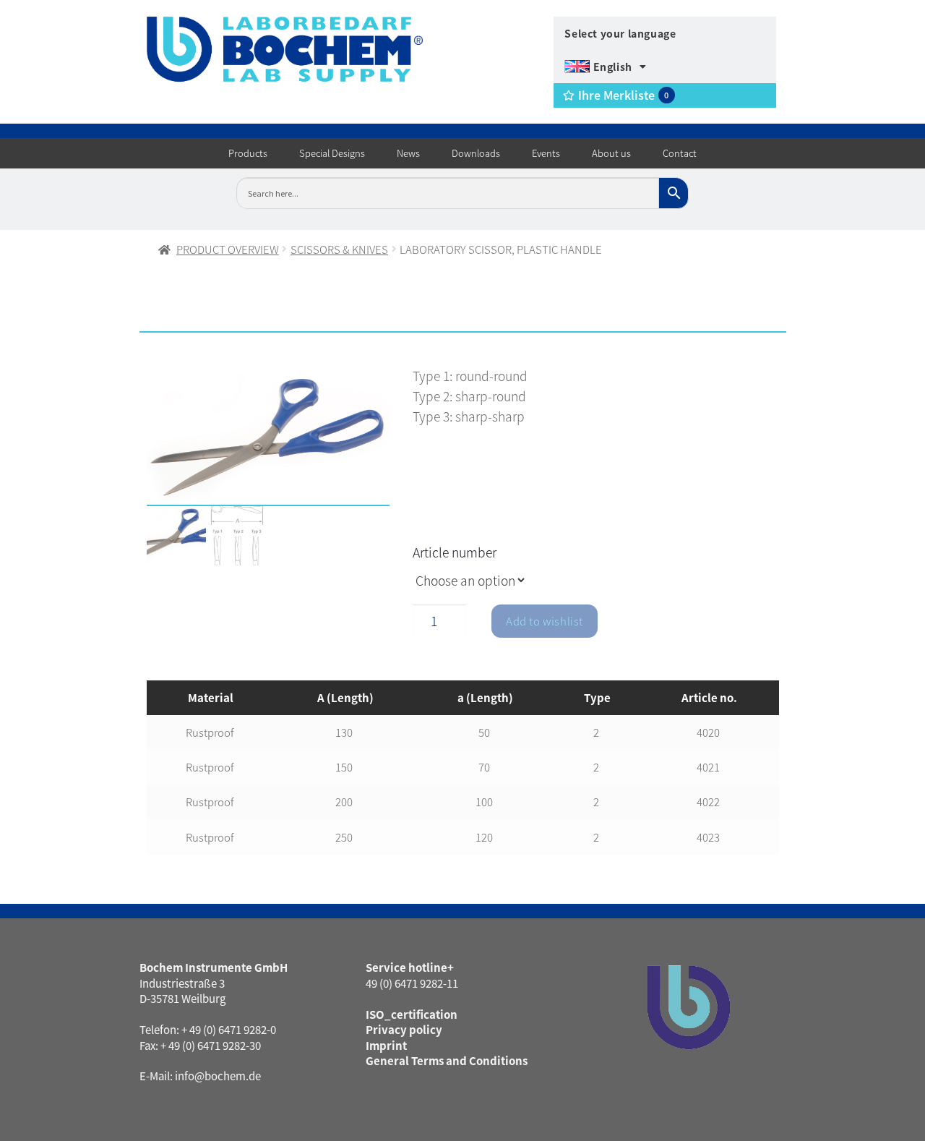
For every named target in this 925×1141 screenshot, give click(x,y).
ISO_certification (411, 1014)
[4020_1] (268, 439)
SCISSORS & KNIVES (339, 249)
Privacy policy (404, 1029)
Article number (454, 552)
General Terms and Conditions (447, 1060)
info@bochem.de (218, 1075)
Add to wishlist (544, 620)
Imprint (386, 1045)
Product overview (227, 249)
